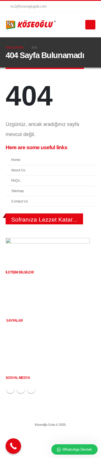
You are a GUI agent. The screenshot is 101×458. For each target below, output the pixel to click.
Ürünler (15, 344)
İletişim (14, 365)
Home (15, 160)
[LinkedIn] (91, 6)
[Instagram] (82, 6)
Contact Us (19, 201)
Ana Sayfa (17, 330)
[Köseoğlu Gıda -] (31, 25)
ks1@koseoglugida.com (29, 6)
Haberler (16, 351)
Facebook (10, 389)
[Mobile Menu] (90, 24)
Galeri (14, 358)
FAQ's (15, 180)
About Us (18, 170)
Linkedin (31, 389)
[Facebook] (72, 6)
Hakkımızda (18, 337)
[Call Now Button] (13, 446)
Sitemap (17, 191)
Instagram (21, 389)
